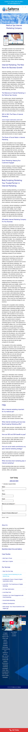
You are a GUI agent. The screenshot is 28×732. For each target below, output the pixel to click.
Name (3, 490)
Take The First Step (8, 571)
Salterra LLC (14, 687)
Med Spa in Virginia (8, 561)
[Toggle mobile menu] (25, 7)
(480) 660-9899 (18, 1)
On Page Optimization (8, 589)
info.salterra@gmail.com (14, 3)
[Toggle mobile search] (22, 7)
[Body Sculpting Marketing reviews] (22, 621)
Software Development (9, 603)
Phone (3, 494)
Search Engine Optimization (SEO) (11, 119)
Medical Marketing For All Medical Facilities (14, 619)
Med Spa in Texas (7, 558)
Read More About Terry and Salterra (12, 549)
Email (3, 498)
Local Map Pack (7, 592)
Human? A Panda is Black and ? (10, 513)
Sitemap (19, 687)
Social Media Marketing (9, 600)
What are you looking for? (8, 503)
